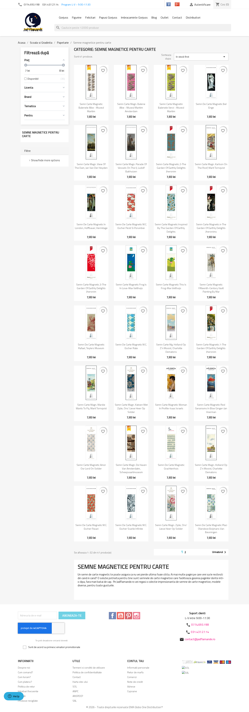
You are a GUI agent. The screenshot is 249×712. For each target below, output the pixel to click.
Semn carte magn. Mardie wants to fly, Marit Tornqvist (91, 406)
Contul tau (135, 661)
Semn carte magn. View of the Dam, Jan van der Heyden (91, 166)
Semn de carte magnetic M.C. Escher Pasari (91, 527)
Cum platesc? (25, 682)
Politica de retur (26, 686)
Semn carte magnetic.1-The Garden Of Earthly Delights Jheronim (211, 348)
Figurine (76, 17)
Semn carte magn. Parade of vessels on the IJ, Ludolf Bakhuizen (131, 167)
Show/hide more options (45, 160)
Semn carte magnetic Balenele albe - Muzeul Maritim (91, 107)
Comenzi (132, 677)
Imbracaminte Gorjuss (134, 17)
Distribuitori (193, 17)
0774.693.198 (31, 4)
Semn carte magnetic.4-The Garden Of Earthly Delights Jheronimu (211, 227)
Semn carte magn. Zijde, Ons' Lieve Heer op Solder (171, 527)
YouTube (120, 615)
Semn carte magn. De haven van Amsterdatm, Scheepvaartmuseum (131, 468)
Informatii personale (138, 667)
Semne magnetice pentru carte (40, 134)
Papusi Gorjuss (108, 17)
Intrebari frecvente (28, 691)
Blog (154, 17)
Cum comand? (25, 672)
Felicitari (90, 17)
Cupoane (132, 691)
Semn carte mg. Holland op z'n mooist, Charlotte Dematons (171, 348)
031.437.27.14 (50, 4)
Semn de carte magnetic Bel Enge (211, 105)
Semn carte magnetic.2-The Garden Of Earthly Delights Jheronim (171, 167)
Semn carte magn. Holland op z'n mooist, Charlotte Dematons (211, 468)
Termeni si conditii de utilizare (89, 667)
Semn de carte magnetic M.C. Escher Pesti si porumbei (131, 226)
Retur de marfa (135, 672)
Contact (177, 17)
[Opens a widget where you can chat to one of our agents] (14, 696)
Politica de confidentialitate (87, 672)
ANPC (75, 691)
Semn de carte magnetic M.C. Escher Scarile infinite (131, 527)
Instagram (136, 615)
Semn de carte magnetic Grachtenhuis (171, 466)
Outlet (165, 17)
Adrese (131, 686)
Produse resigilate (28, 701)
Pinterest (128, 615)
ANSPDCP (78, 696)
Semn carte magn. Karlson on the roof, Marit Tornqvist (211, 166)
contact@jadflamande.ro (200, 639)
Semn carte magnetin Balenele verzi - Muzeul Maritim (171, 107)
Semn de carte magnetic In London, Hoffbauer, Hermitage (91, 226)
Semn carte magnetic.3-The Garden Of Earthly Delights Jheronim (91, 288)
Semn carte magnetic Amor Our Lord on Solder (91, 466)
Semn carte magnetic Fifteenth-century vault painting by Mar (211, 288)
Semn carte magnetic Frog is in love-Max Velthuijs (131, 286)
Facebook (112, 615)
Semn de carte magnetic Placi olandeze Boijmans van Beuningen (211, 528)
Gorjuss (63, 17)
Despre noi (24, 667)
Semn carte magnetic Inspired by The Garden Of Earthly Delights (171, 227)
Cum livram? (24, 677)
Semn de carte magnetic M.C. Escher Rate (131, 346)
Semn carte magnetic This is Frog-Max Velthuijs (171, 286)
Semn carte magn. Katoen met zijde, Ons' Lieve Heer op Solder (131, 408)
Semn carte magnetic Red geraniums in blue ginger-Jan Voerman (211, 408)
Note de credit (135, 682)
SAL (75, 701)
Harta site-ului (80, 682)
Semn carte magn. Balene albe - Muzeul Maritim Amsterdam (131, 107)
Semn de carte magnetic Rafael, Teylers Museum (91, 346)
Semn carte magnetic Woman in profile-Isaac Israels (171, 406)
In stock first (201, 57)
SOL (75, 686)
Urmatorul (219, 552)
